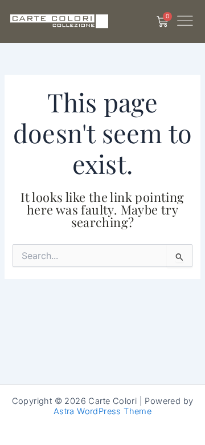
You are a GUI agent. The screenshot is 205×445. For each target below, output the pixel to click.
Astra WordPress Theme (102, 411)
